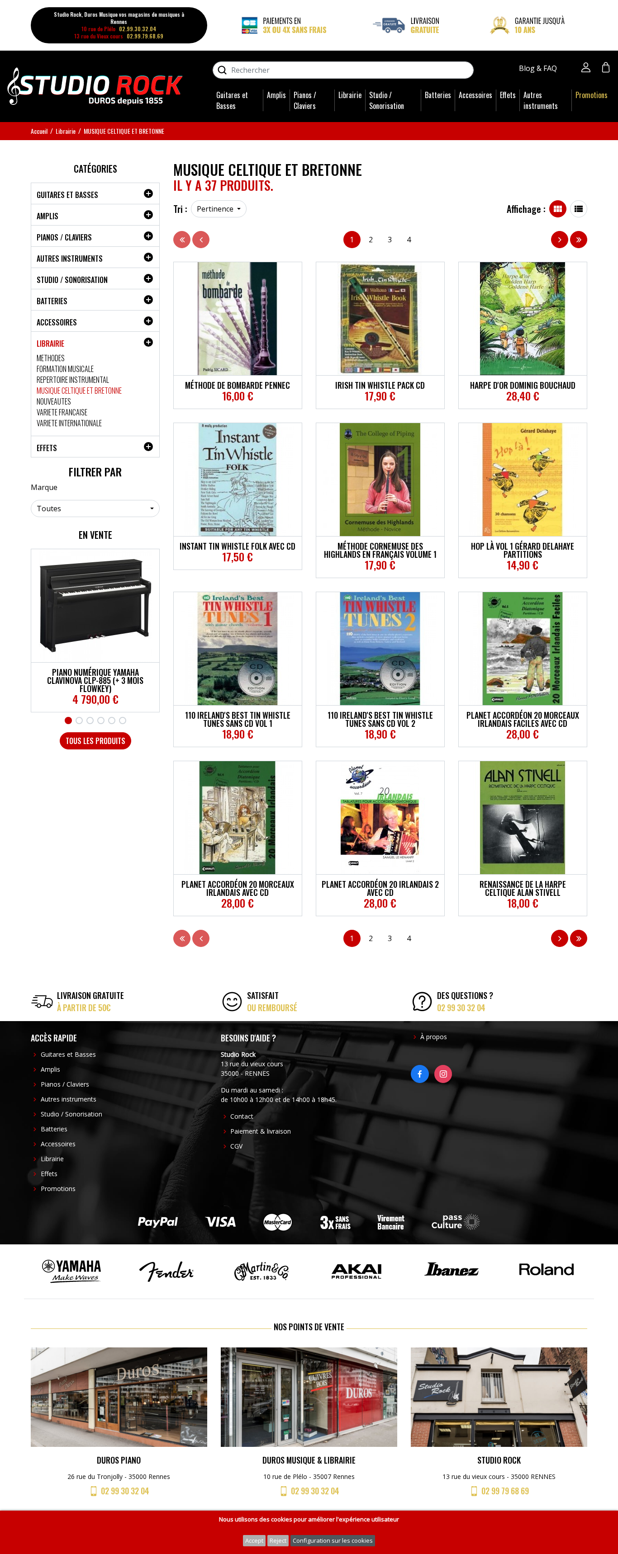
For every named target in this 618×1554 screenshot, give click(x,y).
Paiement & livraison (260, 1131)
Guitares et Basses (232, 100)
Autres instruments (540, 100)
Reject (278, 1540)
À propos (433, 1036)
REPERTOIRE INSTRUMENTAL (73, 379)
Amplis (276, 94)
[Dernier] (578, 239)
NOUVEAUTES (54, 401)
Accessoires (475, 94)
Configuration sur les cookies (333, 1540)
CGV (236, 1146)
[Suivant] (559, 239)
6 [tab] (122, 720)
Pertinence (216, 209)
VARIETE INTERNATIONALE (69, 423)
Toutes (49, 508)
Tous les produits (95, 740)
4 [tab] (101, 720)
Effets (508, 94)
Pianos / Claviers (305, 100)
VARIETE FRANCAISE (62, 412)
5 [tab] (111, 720)
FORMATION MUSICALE (65, 368)
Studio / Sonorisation (386, 100)
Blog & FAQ (539, 68)
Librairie (349, 94)
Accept (254, 1540)
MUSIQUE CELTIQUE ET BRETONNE (79, 390)
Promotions (591, 94)
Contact (241, 1116)
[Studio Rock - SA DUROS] (95, 85)
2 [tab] (79, 720)
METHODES (51, 358)
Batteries (438, 94)
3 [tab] (90, 720)
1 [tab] (68, 720)
